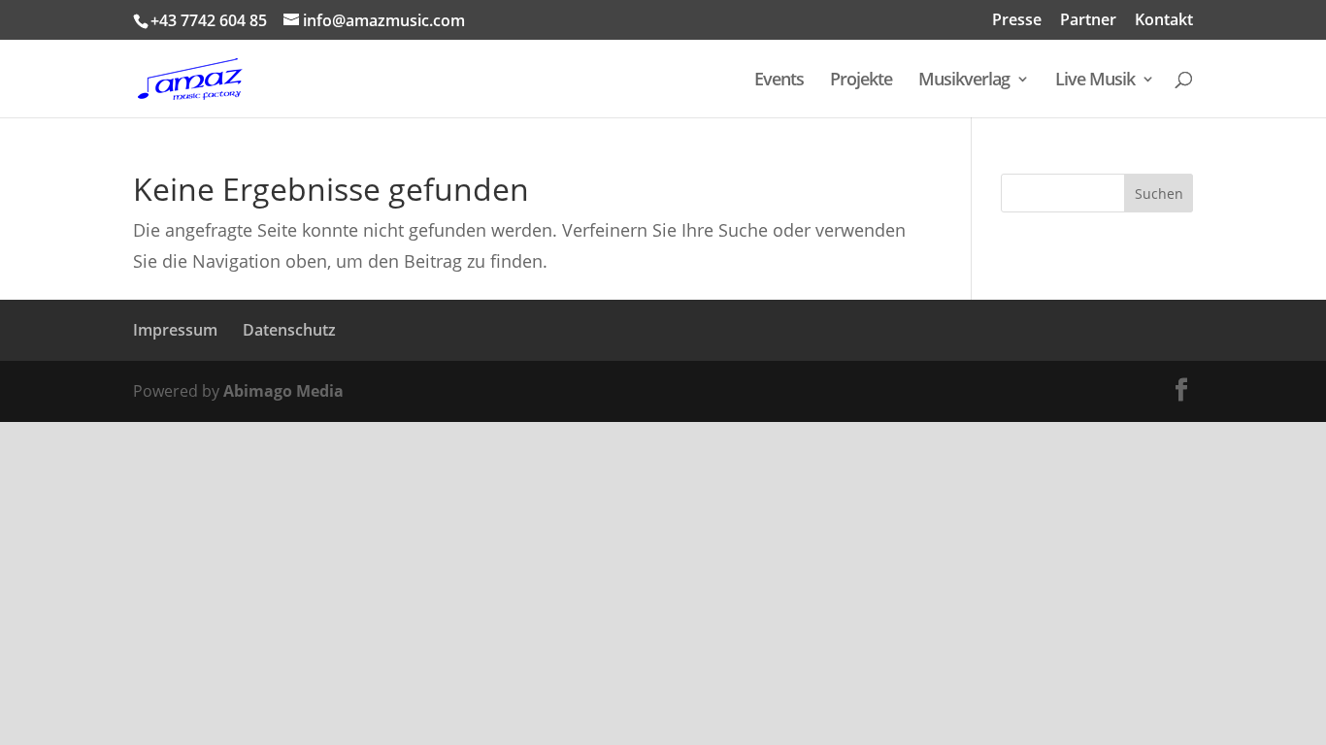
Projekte (861, 81)
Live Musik (1095, 81)
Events (779, 81)
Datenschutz (289, 329)
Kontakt (1164, 21)
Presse (1017, 21)
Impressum (175, 329)
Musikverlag (964, 81)
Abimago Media (283, 391)
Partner (1088, 21)
